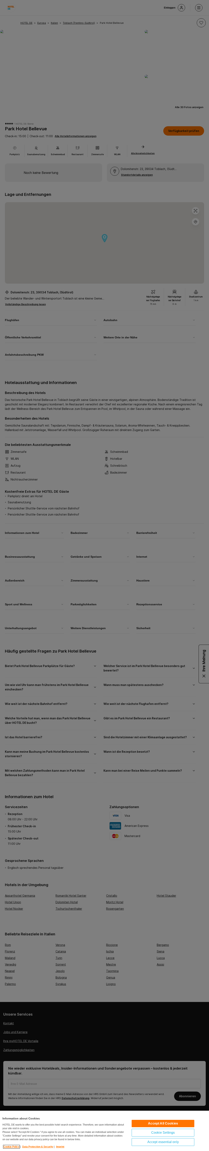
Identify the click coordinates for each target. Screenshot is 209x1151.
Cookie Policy (11, 1146)
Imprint (60, 1146)
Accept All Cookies (163, 1123)
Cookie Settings (163, 1132)
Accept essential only (163, 1142)
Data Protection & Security (37, 1146)
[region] (104, 1131)
